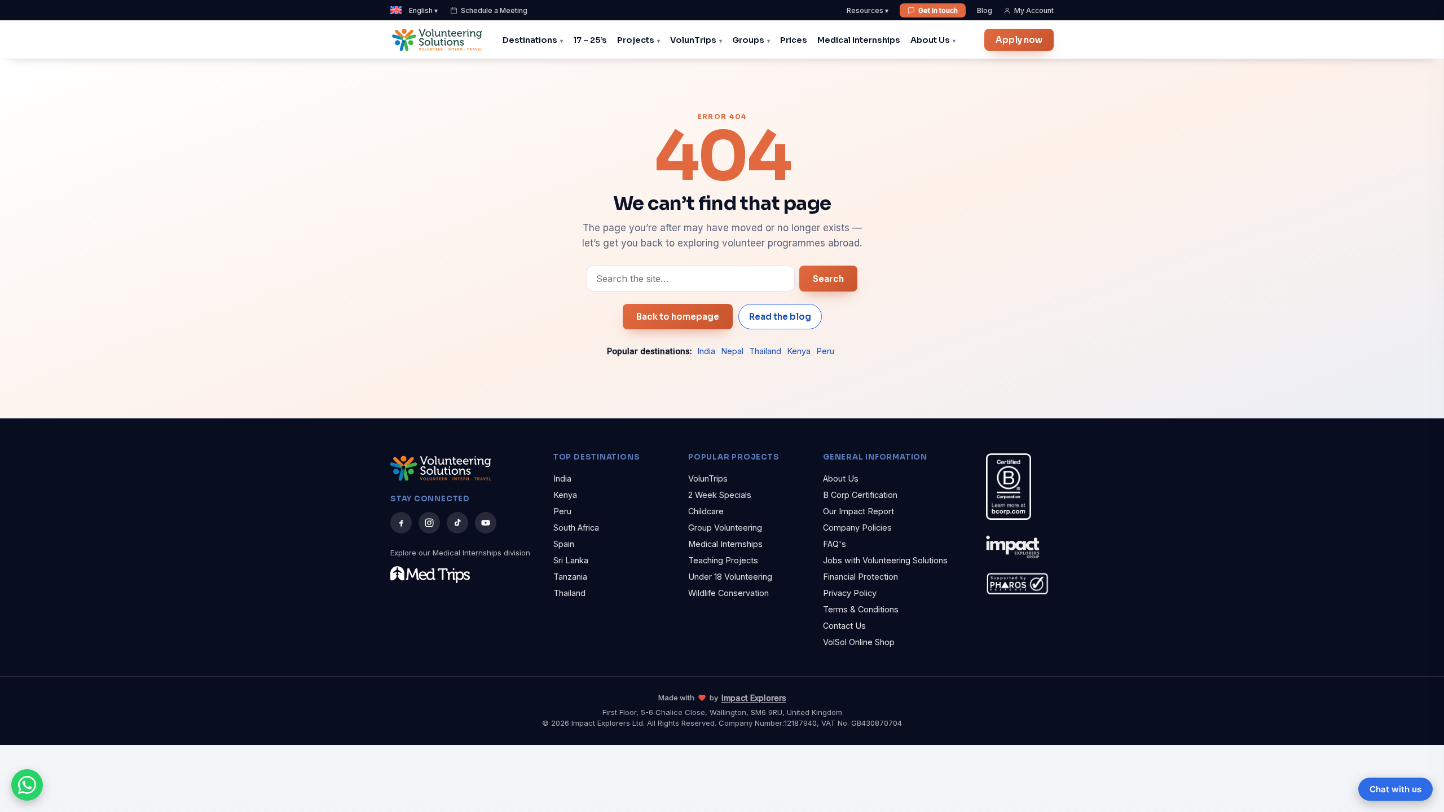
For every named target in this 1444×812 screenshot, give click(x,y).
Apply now (1019, 39)
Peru (825, 351)
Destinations (530, 40)
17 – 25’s (590, 40)
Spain (563, 544)
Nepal (732, 351)
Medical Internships (858, 40)
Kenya (799, 351)
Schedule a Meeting (494, 10)
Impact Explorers (753, 698)
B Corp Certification (860, 495)
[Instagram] (429, 522)
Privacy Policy (850, 593)
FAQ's (834, 544)
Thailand (765, 351)
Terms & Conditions (861, 609)
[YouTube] (485, 522)
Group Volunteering (725, 527)
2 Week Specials (719, 495)
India (706, 351)
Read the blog (780, 316)
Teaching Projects (723, 560)
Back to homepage (677, 316)
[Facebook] (401, 522)
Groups (748, 40)
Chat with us (1395, 789)
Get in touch (938, 10)
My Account (1034, 10)
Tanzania (570, 576)
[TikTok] (457, 522)
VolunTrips (693, 40)
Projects (635, 40)
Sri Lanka (570, 560)
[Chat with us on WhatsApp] (27, 785)
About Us (930, 40)
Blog (984, 10)
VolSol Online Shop (859, 642)
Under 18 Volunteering (730, 576)
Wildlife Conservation (728, 593)
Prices (793, 40)
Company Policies (857, 527)
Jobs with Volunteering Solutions (885, 560)
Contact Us (844, 625)
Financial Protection (860, 576)
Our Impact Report (858, 511)
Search (828, 278)
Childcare (706, 511)
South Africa (576, 527)
